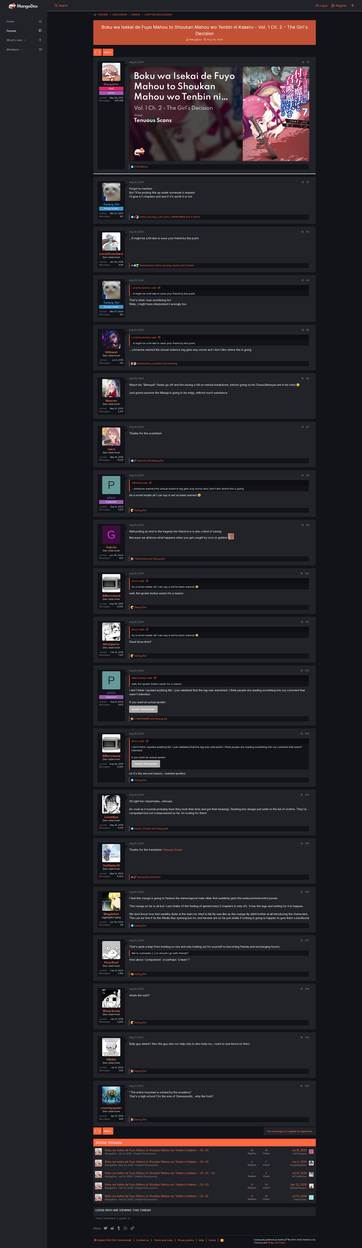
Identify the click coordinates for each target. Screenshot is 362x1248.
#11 (307, 622)
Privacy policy (186, 1240)
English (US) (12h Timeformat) (114, 1240)
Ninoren (111, 400)
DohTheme (279, 1242)
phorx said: (138, 580)
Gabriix (111, 547)
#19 (307, 1037)
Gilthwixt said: (140, 482)
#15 (307, 843)
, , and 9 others (167, 265)
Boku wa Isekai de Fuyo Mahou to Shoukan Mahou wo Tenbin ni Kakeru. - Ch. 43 (157, 1161)
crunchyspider (111, 1108)
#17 (307, 940)
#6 (307, 378)
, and (157, 363)
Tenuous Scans (173, 849)
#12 (307, 670)
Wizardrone (111, 1011)
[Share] (303, 62)
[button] (25, 40)
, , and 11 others (170, 216)
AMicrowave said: (142, 677)
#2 (307, 182)
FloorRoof (111, 962)
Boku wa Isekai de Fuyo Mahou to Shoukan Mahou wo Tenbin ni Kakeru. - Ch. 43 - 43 (160, 1173)
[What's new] (352, 5)
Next (106, 52)
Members (13, 49)
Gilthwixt (111, 352)
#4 (307, 280)
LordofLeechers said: (144, 287)
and (150, 460)
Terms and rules (163, 1240)
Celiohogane (299, 1153)
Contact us (142, 1240)
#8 (307, 475)
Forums (11, 30)
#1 (308, 62)
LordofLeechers (111, 254)
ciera (111, 449)
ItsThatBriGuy (299, 1176)
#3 (307, 231)
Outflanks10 (111, 865)
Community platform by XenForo (285, 1239)
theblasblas (300, 1199)
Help (201, 1240)
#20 (307, 1085)
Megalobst (111, 914)
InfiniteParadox (298, 1187)
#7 (307, 426)
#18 (307, 988)
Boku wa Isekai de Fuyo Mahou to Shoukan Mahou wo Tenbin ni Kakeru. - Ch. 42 (156, 1196)
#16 (307, 891)
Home (10, 21)
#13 (307, 733)
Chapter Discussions (144, 1153)
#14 (307, 794)
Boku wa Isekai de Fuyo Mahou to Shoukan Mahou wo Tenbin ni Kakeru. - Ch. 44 (157, 1150)
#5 (307, 329)
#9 (307, 525)
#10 (307, 573)
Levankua (111, 817)
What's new (14, 40)
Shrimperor (111, 644)
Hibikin (111, 1059)
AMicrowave (111, 595)
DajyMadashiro (298, 1165)
